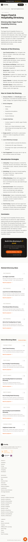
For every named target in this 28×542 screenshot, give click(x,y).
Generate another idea (17, 254)
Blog (2, 479)
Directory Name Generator (6, 490)
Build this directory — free (13, 251)
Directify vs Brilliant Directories (7, 497)
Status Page (3, 528)
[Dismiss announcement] (26, 1)
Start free (21, 4)
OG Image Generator (5, 491)
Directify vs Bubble (5, 504)
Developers (3, 471)
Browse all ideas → (22, 340)
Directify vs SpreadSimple (6, 513)
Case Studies (4, 484)
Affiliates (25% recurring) (6, 526)
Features (3, 464)
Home (2, 8)
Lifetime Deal (4, 468)
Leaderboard (4, 488)
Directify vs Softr (4, 508)
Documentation (4, 477)
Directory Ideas (7, 8)
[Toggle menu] (26, 5)
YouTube (3, 524)
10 (24, 375)
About (2, 521)
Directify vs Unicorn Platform (7, 512)
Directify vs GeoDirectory (6, 502)
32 (24, 345)
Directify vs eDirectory (6, 499)
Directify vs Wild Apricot (6, 515)
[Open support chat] (25, 539)
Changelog (3, 469)
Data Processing (4, 534)
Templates (3, 462)
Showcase (3, 482)
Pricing (2, 466)
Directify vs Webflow (5, 506)
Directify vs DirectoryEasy (6, 501)
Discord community (5, 523)
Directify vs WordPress (6, 510)
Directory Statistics (5, 486)
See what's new (18, 1)
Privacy (2, 532)
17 (24, 360)
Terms (2, 530)
